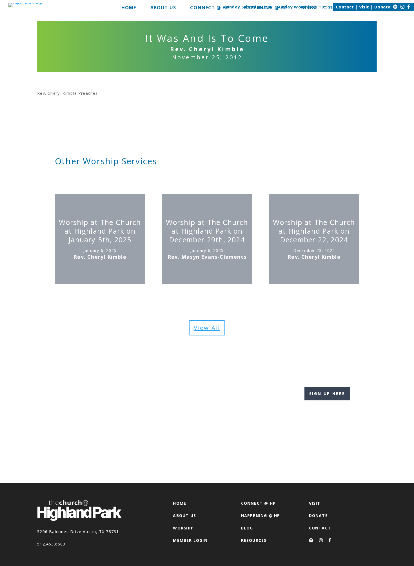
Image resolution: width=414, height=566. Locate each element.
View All (207, 328)
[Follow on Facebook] (408, 7)
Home (179, 503)
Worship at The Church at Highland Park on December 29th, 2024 (207, 231)
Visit (364, 7)
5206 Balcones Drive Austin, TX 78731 (78, 531)
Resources (254, 540)
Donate (382, 7)
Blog (247, 528)
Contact (345, 7)
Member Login (190, 540)
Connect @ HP (258, 503)
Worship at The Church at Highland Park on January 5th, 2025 (100, 231)
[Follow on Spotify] (395, 7)
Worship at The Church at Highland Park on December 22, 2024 (314, 231)
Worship (183, 528)
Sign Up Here (327, 393)
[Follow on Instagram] (402, 7)
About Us (184, 515)
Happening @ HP (260, 515)
